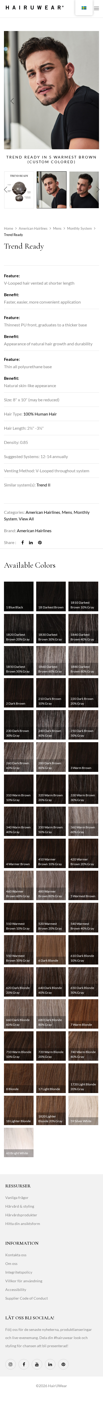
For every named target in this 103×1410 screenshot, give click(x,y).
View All (26, 518)
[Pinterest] (40, 542)
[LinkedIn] (31, 542)
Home (8, 228)
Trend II (43, 484)
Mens (57, 228)
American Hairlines (33, 228)
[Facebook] (22, 542)
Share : (10, 542)
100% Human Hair (40, 413)
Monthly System (79, 228)
